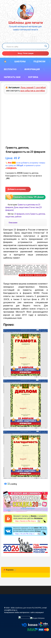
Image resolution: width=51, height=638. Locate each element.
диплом (41, 214)
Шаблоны (20, 61)
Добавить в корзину (16, 189)
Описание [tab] (13, 223)
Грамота (34, 214)
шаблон (18, 217)
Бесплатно (10, 69)
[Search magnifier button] (46, 46)
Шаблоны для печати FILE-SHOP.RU (28, 608)
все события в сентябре (32, 90)
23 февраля (19, 214)
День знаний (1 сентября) (33, 87)
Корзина (33, 77)
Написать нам (12, 77)
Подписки (39, 61)
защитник (9, 217)
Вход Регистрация (25, 53)
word (27, 214)
